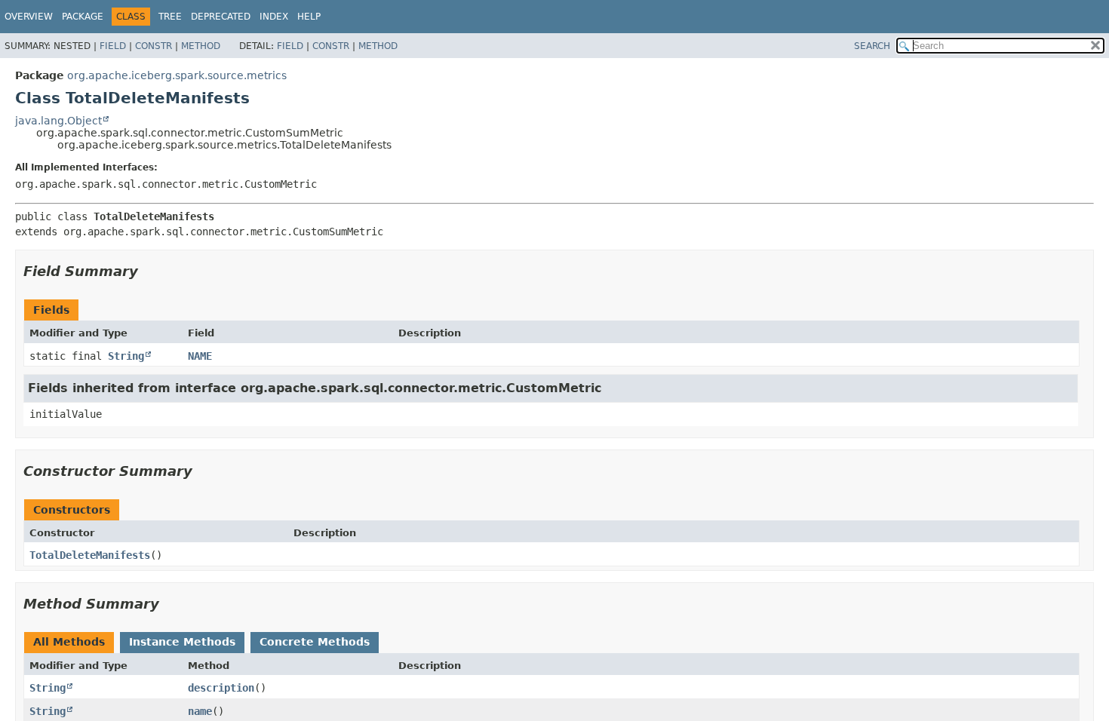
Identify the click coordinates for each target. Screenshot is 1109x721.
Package (82, 16)
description (221, 688)
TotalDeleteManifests (89, 555)
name (200, 711)
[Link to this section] (149, 271)
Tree (170, 16)
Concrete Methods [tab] (315, 642)
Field (113, 46)
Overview (29, 16)
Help (309, 16)
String (126, 356)
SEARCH (872, 46)
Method (200, 46)
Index (274, 16)
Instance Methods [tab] (182, 642)
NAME (200, 356)
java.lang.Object (58, 121)
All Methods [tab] (69, 642)
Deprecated (220, 16)
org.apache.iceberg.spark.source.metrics (177, 75)
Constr (153, 46)
